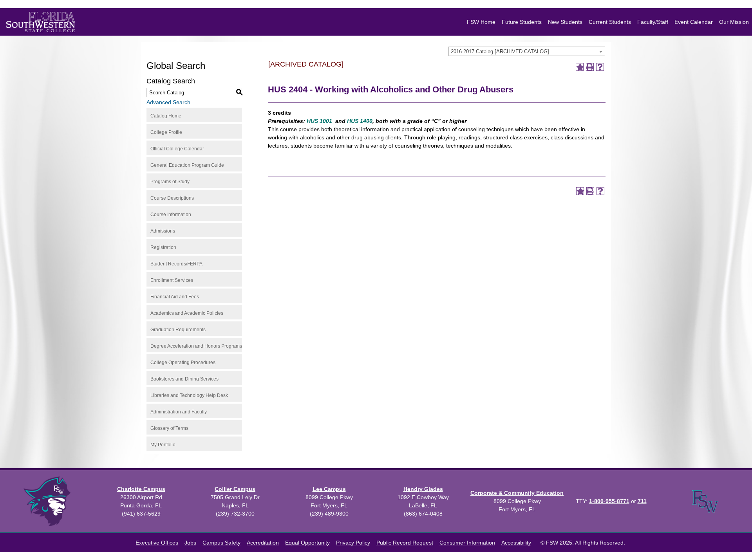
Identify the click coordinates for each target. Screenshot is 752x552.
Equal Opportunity (307, 542)
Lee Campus (329, 489)
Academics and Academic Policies (186, 313)
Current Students (610, 22)
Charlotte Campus (141, 489)
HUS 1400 (359, 121)
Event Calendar (693, 22)
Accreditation (263, 542)
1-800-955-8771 (609, 501)
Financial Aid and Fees (174, 296)
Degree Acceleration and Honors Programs (196, 346)
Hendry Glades (423, 489)
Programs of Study (170, 181)
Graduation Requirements (178, 329)
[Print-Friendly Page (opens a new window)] (590, 67)
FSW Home (481, 22)
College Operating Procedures (182, 362)
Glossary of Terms (169, 428)
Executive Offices (157, 542)
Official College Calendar (177, 149)
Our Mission (734, 22)
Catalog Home (165, 116)
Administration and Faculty (178, 412)
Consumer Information (467, 542)
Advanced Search (168, 102)
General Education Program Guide (187, 165)
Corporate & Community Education (517, 493)
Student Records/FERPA (176, 264)
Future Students (522, 22)
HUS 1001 (319, 121)
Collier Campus (235, 489)
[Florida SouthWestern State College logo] (40, 22)
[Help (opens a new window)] (600, 67)
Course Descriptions (172, 198)
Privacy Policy (353, 542)
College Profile (166, 132)
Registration (163, 247)
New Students (565, 22)
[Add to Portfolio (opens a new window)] (580, 67)
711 (642, 501)
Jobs (190, 542)
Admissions (162, 231)
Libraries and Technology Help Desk (189, 395)
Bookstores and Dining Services (184, 379)
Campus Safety (221, 542)
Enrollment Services (171, 280)
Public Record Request (404, 542)
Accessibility (516, 542)
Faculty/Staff (652, 22)
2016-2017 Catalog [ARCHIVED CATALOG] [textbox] (500, 51)
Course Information (170, 214)
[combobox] (526, 51)
